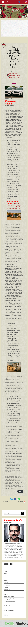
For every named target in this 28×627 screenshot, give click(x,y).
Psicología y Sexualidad (10, 599)
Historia (6, 580)
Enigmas (6, 587)
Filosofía (6, 594)
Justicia (18, 75)
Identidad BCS (7, 589)
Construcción (7, 605)
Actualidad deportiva (9, 610)
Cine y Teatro (7, 585)
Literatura (6, 582)
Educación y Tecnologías (10, 601)
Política (11, 78)
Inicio (8, 1)
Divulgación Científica (9, 596)
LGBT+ (5, 573)
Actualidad (12, 75)
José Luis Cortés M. (14, 73)
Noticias (6, 615)
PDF (20, 491)
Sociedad (16, 78)
